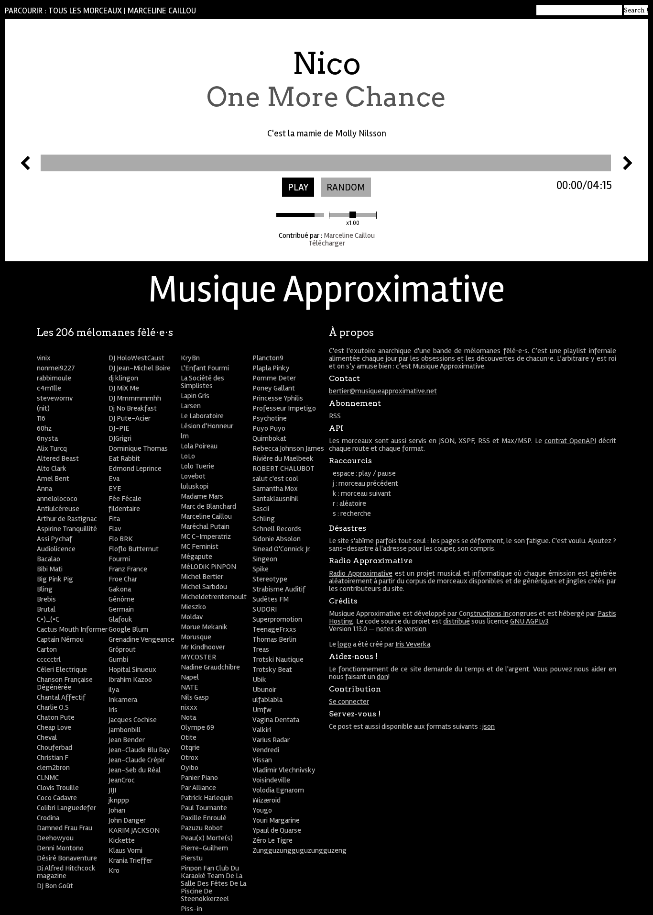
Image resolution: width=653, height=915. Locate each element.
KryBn (190, 358)
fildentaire (124, 508)
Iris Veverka (412, 644)
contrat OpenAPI (570, 441)
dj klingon (123, 378)
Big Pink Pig (55, 579)
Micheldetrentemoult (214, 597)
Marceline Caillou (162, 11)
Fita (114, 519)
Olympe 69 (197, 727)
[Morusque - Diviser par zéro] (25, 167)
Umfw (262, 709)
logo (344, 644)
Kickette (122, 840)
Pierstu (192, 858)
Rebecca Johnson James (288, 448)
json (488, 726)
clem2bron (53, 767)
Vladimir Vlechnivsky (284, 770)
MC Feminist (199, 546)
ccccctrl (49, 659)
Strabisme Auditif (278, 589)
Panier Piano (199, 777)
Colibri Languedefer (66, 808)
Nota (188, 717)
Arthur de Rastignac (67, 519)
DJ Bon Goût (55, 886)
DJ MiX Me (124, 388)
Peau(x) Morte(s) (207, 838)
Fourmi (119, 559)
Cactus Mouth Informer (72, 629)
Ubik (259, 679)
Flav (115, 529)
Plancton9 (267, 358)
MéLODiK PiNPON (208, 566)
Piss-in (191, 909)
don (382, 676)
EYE (115, 488)
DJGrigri (120, 438)
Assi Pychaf (54, 539)
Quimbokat (269, 438)
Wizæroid (266, 800)
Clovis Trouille (58, 787)
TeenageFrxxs (274, 629)
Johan (117, 810)
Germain (121, 609)
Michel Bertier (202, 576)
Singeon (264, 559)
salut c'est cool (275, 478)
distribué (456, 621)
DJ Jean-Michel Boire (140, 368)
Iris (113, 709)
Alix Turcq (52, 448)
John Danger (127, 820)
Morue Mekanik (204, 627)
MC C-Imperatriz (206, 536)
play (298, 187)
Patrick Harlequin (207, 798)
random (345, 187)
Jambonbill (125, 730)
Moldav (192, 617)
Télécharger (326, 243)
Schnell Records (276, 529)
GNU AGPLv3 (529, 621)
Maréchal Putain (205, 526)
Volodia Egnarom (278, 790)
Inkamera (123, 699)
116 (41, 418)
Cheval (47, 737)
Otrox (189, 757)
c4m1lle (49, 388)
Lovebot (193, 476)
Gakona (120, 589)
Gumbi (118, 659)
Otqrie (190, 747)
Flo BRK (121, 539)
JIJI (112, 790)
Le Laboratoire (202, 416)
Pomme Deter (274, 378)
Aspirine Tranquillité (67, 529)
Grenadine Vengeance (141, 639)
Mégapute (196, 556)
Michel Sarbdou (204, 586)
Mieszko (193, 607)
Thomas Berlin (274, 639)
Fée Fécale (125, 498)
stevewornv (55, 398)
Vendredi (265, 750)
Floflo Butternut (134, 549)
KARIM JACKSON (134, 830)
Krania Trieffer (130, 860)
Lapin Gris (195, 396)
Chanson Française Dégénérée (65, 683)
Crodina (48, 818)
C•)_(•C (48, 619)
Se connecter (349, 701)
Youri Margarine (276, 820)
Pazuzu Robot (202, 828)
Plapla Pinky (271, 368)
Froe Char (123, 579)
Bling (45, 589)
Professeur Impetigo (284, 408)
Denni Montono (60, 848)
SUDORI (264, 609)
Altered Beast (58, 458)
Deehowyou (55, 838)
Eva (114, 478)
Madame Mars (202, 496)
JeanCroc (122, 780)
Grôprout (122, 649)
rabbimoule (54, 378)
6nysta (47, 438)
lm (185, 436)
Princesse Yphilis (277, 398)
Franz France (128, 569)
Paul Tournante (204, 808)
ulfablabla (267, 699)
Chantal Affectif (61, 697)
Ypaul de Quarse (276, 830)
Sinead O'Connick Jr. (281, 549)
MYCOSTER (198, 657)
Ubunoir (264, 689)
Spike (260, 569)
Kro (114, 870)
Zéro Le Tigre (272, 840)
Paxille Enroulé (204, 818)
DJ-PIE (119, 428)
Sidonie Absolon (276, 539)
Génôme (121, 599)
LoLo (188, 456)
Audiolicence (56, 549)
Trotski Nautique (278, 659)
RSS (335, 416)
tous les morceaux (85, 11)
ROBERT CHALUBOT (283, 468)
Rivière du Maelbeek (283, 458)
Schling (263, 519)
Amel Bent (53, 478)
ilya (114, 689)
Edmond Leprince (135, 468)
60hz (44, 428)
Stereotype (269, 579)
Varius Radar (271, 740)
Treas (260, 649)
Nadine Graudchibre (210, 667)
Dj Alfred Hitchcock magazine (66, 872)
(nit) (43, 408)
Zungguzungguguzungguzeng (299, 850)
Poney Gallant (273, 388)
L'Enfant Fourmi (205, 368)
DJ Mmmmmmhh (135, 398)
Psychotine (269, 418)
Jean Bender (127, 740)
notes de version (401, 629)
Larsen (191, 406)
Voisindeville (271, 780)
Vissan (262, 760)
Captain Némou (60, 639)
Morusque (196, 637)
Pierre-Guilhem (204, 848)
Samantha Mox (275, 488)
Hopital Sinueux (132, 669)
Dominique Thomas (138, 448)
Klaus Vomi (125, 850)
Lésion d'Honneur (207, 426)
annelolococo (57, 498)
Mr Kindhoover (203, 647)
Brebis (46, 599)
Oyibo (189, 767)
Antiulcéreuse (58, 508)
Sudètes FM (270, 599)
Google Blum (128, 629)
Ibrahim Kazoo (130, 679)
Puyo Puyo (268, 428)
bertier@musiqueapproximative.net (383, 391)
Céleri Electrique (62, 669)
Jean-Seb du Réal (135, 770)
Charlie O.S (53, 707)
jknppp (119, 800)
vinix (44, 358)
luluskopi (194, 486)
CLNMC (48, 777)
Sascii (260, 508)
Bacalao (48, 559)
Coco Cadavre (57, 798)
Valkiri (261, 730)
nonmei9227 (56, 368)
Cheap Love (54, 727)
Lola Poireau (199, 446)
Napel (190, 677)
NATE (189, 687)
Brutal (46, 609)
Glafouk (120, 619)
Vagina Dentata (275, 720)
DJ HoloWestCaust (136, 358)
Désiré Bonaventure (67, 858)
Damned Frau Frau (64, 828)
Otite (188, 737)
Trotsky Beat (272, 669)
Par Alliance (198, 787)
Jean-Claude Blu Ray (139, 750)
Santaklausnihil (275, 498)
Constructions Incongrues (498, 613)
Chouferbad (54, 747)
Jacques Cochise (133, 720)
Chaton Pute (56, 717)
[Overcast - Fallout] (627, 167)
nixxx (189, 707)
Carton (47, 649)
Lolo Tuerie (197, 466)
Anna (44, 488)
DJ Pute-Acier (130, 418)
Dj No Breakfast (133, 408)
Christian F (52, 757)
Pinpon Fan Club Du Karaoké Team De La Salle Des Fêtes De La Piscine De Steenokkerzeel (213, 883)
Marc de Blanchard (208, 506)
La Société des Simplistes (202, 382)
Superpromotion (277, 619)
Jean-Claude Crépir (137, 760)
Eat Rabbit (124, 458)
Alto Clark (51, 468)
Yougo (262, 810)
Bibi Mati (50, 569)
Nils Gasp (195, 697)
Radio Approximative (360, 573)
